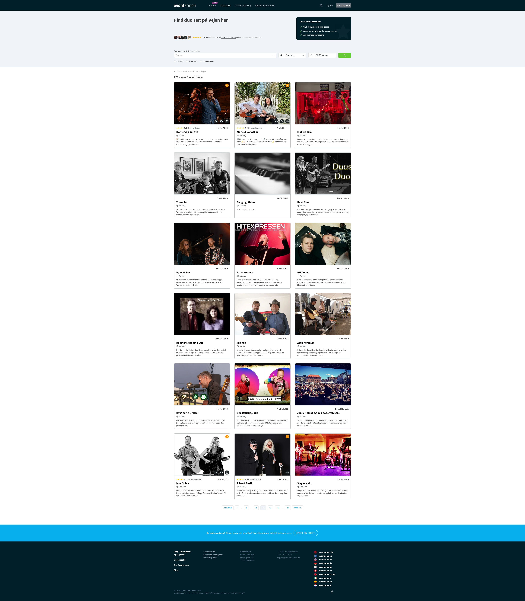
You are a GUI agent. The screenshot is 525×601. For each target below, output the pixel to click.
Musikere (225, 5)
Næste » (297, 508)
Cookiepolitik (209, 551)
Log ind (329, 5)
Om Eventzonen (181, 565)
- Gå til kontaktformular (287, 551)
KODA (235, 593)
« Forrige (228, 508)
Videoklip (193, 61)
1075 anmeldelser (228, 38)
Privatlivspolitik (210, 557)
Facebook (332, 592)
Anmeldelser (208, 61)
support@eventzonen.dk (288, 557)
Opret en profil (306, 533)
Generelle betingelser (213, 554)
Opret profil (179, 560)
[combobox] (325, 55)
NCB (243, 593)
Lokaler (212, 5)
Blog (176, 570)
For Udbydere (343, 5)
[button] (225, 55)
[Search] (321, 5)
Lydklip (180, 61)
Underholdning (243, 5)
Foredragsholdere (265, 5)
